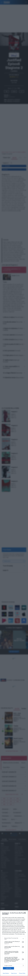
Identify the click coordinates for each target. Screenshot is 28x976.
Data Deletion (6, 973)
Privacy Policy (22, 973)
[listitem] (14, 939)
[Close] (25, 913)
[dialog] (14, 943)
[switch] (22, 942)
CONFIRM (8, 968)
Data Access (14, 973)
